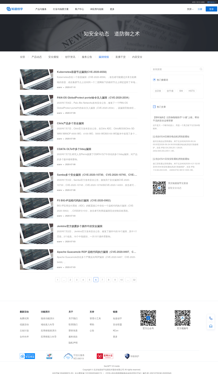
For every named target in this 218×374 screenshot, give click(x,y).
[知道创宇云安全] (16, 9)
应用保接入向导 (48, 336)
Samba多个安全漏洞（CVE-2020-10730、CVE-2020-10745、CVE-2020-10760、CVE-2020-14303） (97, 174)
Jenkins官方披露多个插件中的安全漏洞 (79, 226)
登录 (211, 9)
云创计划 (24, 330)
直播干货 (120, 56)
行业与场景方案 (61, 9)
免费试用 (24, 318)
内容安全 (137, 56)
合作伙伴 (24, 336)
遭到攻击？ (212, 2)
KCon (115, 330)
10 (121, 279)
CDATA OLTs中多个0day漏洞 (74, 149)
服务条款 (73, 336)
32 (134, 279)
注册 (200, 9)
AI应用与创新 (97, 9)
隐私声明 (73, 342)
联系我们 (73, 324)
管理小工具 (95, 318)
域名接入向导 (47, 324)
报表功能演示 (47, 318)
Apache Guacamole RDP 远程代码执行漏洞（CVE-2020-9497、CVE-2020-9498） (97, 252)
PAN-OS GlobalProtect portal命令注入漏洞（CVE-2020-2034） (94, 97)
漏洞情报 (104, 56)
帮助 (92, 324)
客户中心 (79, 9)
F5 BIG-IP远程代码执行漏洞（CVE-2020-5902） (84, 200)
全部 (22, 56)
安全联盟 (117, 324)
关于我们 (73, 318)
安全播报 (53, 56)
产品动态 (37, 56)
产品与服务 (41, 9)
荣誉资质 (73, 330)
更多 (112, 9)
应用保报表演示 (48, 330)
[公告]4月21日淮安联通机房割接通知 (171, 158)
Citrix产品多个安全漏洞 (70, 123)
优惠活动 (24, 324)
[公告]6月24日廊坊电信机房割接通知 (171, 136)
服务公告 (87, 56)
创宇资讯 (70, 56)
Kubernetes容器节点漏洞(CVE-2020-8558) (82, 72)
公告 (92, 330)
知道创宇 (117, 318)
